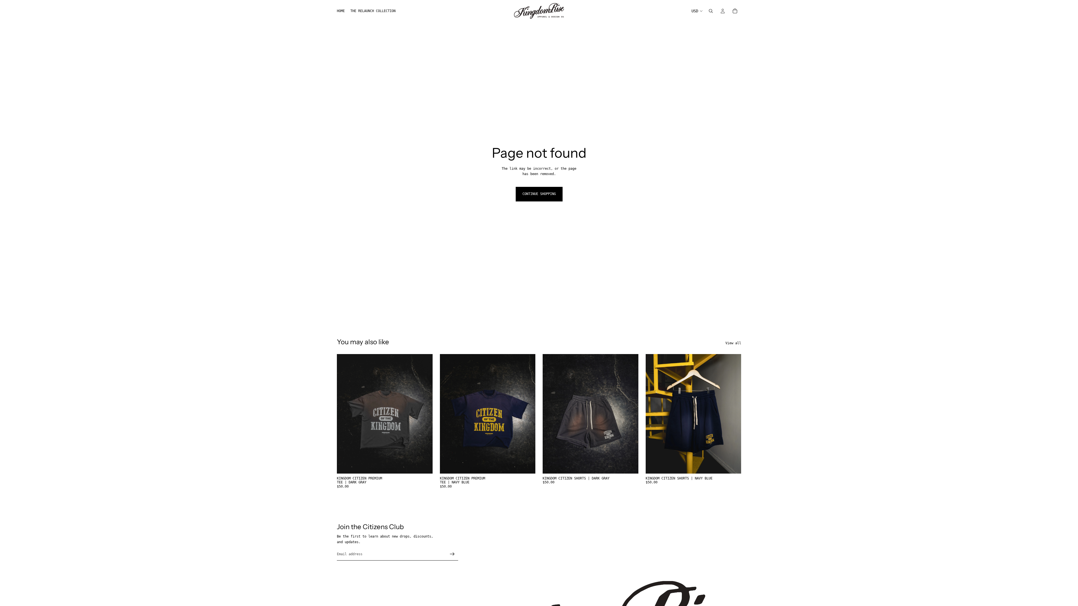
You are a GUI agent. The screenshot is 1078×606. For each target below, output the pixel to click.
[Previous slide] (345, 414)
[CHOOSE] (424, 465)
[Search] (711, 11)
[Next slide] (424, 414)
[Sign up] (452, 554)
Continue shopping (539, 194)
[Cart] (735, 11)
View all (733, 343)
